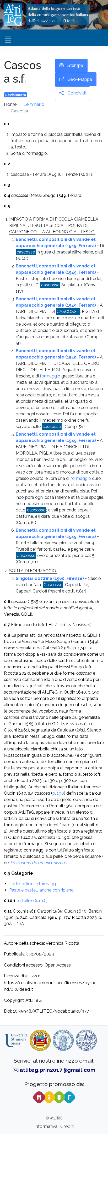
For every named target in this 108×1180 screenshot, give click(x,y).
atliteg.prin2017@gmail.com (57, 1070)
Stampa (74, 65)
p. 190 (58, 793)
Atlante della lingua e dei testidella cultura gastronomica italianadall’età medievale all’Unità (58, 14)
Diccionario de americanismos (39, 862)
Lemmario (34, 104)
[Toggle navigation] (8, 40)
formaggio (50, 376)
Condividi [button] (76, 93)
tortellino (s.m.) (31, 900)
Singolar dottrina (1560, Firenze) (50, 578)
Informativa (46, 1126)
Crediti (67, 1126)
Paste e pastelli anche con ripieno (41, 890)
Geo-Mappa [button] (79, 79)
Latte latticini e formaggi (33, 883)
